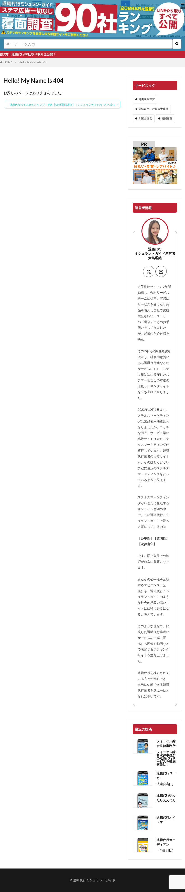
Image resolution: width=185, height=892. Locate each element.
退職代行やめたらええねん (166, 797)
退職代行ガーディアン (166, 842)
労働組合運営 (147, 99)
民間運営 (167, 118)
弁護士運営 (145, 118)
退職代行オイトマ (166, 819)
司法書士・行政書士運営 (153, 108)
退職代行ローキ (166, 775)
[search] (177, 44)
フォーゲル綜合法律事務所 (166, 743)
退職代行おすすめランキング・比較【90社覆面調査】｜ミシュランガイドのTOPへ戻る (62, 104)
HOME (8, 62)
